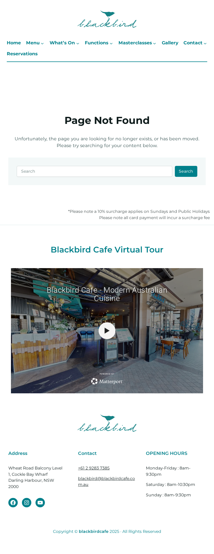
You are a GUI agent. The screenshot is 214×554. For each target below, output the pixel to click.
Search (186, 171)
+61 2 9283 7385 (94, 468)
